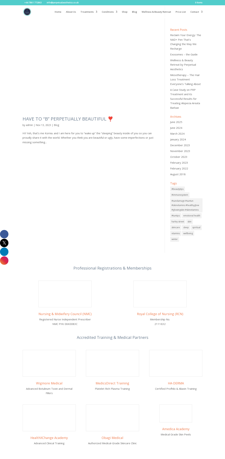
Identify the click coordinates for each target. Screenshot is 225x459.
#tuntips (176, 215)
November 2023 (180, 151)
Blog (134, 12)
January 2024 (178, 139)
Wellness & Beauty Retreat (156, 12)
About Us (71, 12)
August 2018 (178, 174)
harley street (178, 221)
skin (189, 221)
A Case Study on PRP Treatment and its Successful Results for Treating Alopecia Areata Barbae (185, 98)
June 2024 (176, 127)
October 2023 (178, 157)
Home (58, 12)
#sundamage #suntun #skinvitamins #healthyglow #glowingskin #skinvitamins (185, 205)
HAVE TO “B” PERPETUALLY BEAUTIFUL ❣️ (67, 119)
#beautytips (178, 189)
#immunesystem (180, 194)
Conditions (108, 12)
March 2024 (177, 133)
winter (175, 239)
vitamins (176, 233)
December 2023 (180, 145)
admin (29, 125)
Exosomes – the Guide (184, 54)
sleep (186, 227)
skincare (176, 227)
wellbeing (188, 233)
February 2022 (179, 168)
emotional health (191, 215)
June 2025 (176, 122)
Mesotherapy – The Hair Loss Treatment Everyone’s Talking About (185, 79)
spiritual (196, 227)
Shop (124, 12)
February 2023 (179, 162)
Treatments (87, 12)
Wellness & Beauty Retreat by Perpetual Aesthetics (183, 64)
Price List (181, 12)
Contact (194, 12)
